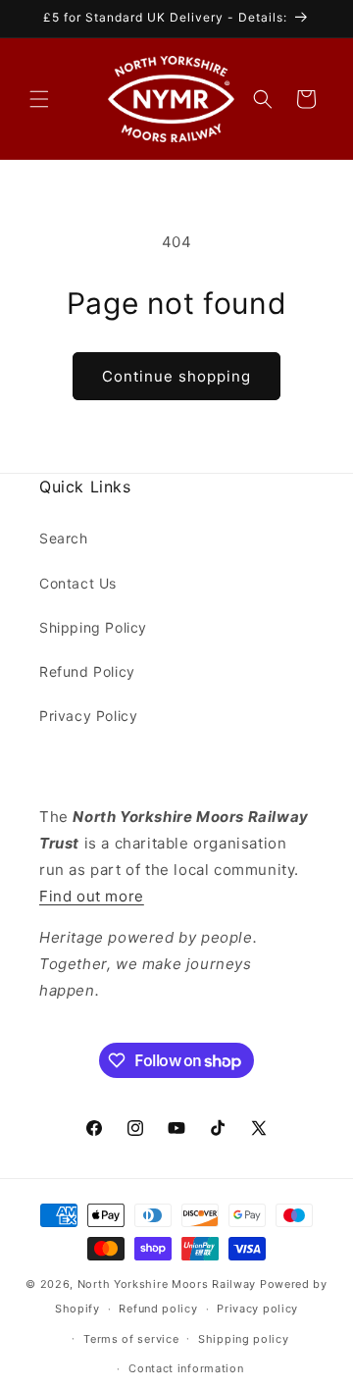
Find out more (91, 896)
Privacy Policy (88, 715)
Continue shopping (176, 376)
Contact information (185, 1368)
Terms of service (130, 1339)
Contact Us (78, 583)
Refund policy (158, 1308)
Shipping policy (243, 1339)
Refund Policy (87, 671)
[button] (39, 99)
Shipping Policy (93, 627)
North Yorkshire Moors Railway (166, 1284)
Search (63, 538)
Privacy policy (257, 1308)
